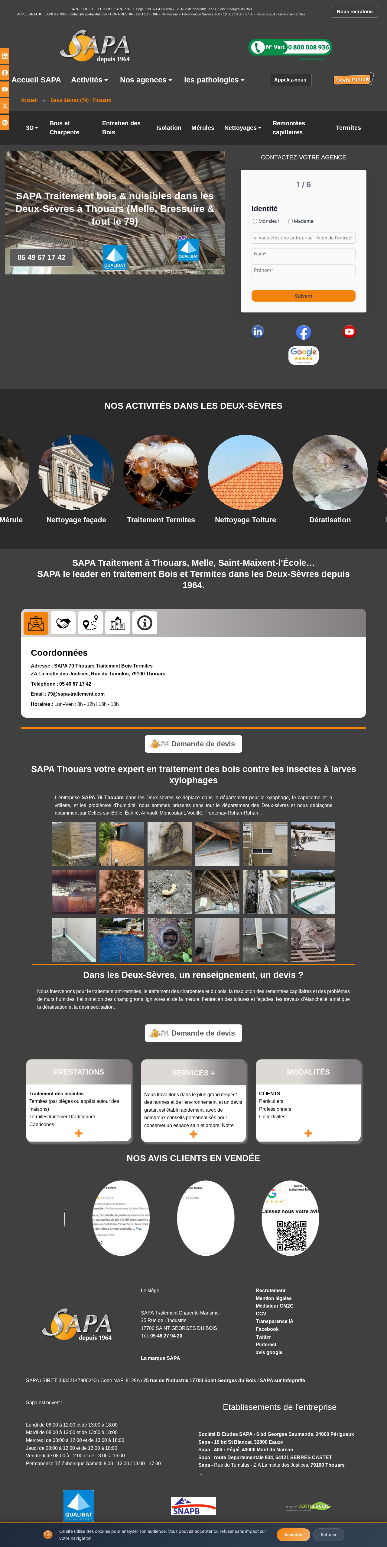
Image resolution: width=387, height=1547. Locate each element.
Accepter (293, 1534)
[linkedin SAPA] (257, 331)
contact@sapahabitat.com (88, 14)
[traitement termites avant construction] (313, 892)
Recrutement (270, 1290)
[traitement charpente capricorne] (170, 892)
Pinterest (266, 1344)
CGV (261, 1313)
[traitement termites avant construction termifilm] (74, 940)
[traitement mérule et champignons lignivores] (265, 892)
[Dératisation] (313, 940)
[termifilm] (265, 940)
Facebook (267, 1329)
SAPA (74, 9)
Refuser (329, 1534)
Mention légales (274, 1298)
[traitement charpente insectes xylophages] (217, 892)
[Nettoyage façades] (265, 844)
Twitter (263, 1337)
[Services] (63, 622)
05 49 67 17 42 (75, 684)
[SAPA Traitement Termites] (290, 49)
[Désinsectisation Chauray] (332, 472)
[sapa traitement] (78, 1324)
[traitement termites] (121, 892)
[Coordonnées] (36, 623)
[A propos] (144, 622)
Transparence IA (275, 1321)
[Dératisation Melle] (248, 472)
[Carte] (90, 622)
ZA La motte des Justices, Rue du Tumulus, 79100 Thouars (98, 673)
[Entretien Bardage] (74, 844)
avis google (269, 1352)
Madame (304, 221)
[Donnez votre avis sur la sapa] (303, 355)
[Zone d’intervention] (117, 622)
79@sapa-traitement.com (76, 694)
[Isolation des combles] (217, 844)
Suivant (303, 296)
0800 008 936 (56, 14)
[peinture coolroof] (313, 844)
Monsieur (269, 221)
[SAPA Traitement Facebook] (303, 332)
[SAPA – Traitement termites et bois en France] (97, 46)
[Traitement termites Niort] (78, 472)
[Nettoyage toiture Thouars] (163, 472)
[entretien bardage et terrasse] (121, 844)
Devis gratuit (265, 14)
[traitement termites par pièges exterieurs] (170, 940)
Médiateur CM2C (275, 1305)
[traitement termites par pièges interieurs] (217, 940)
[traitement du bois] (74, 892)
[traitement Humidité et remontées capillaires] (170, 844)
